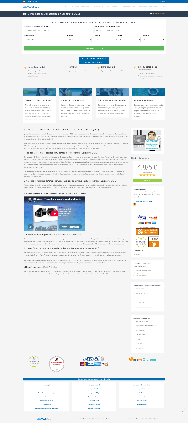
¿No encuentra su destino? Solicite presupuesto (94, 60)
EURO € (34, 1)
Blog (163, 7)
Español (27, 1)
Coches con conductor (148, 7)
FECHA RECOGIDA (29, 35)
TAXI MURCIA (98, 7)
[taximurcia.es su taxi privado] (31, 7)
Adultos (97, 35)
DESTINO (107, 26)
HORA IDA (70, 35)
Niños (120, 35)
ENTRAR (162, 1)
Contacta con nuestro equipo (46, 393)
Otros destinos (129, 7)
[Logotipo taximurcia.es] (45, 419)
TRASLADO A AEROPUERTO (81, 7)
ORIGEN (37, 26)
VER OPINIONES (147, 180)
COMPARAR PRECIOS (93, 48)
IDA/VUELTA (145, 35)
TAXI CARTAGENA (113, 7)
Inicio (65, 7)
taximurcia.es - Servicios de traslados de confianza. (142, 419)
